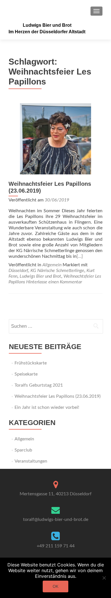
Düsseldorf (18, 270)
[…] (80, 256)
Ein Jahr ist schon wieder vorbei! (47, 407)
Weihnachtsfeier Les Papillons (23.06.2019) (57, 396)
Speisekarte (26, 374)
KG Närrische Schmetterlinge (57, 270)
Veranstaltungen (31, 461)
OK (55, 586)
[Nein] (104, 578)
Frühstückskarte (31, 363)
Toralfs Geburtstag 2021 (39, 385)
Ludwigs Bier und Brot (47, 25)
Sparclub (23, 450)
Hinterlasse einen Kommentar (54, 282)
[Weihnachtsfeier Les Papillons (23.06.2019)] (55, 138)
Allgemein (51, 265)
